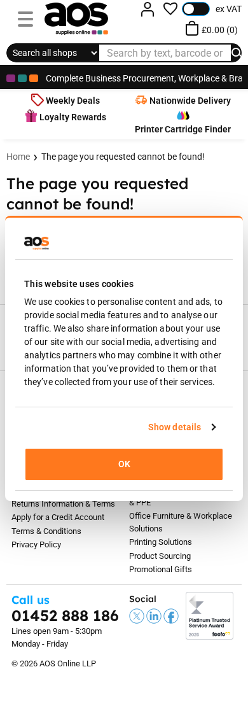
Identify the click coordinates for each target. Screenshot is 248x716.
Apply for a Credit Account (57, 517)
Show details (174, 427)
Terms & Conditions (46, 531)
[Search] (238, 52)
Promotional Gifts (160, 569)
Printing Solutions (160, 542)
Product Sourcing (160, 556)
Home (18, 156)
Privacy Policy (36, 544)
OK (124, 464)
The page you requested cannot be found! (123, 156)
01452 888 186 (65, 615)
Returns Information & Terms (63, 504)
